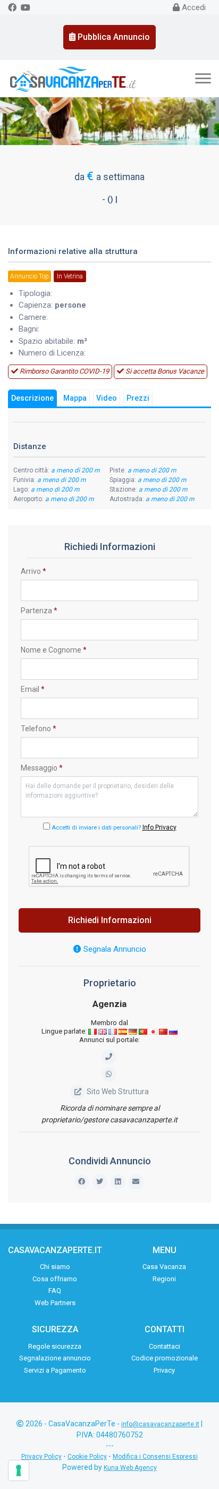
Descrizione (32, 398)
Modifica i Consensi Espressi (155, 1456)
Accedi (193, 7)
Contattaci (164, 1346)
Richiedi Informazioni (109, 920)
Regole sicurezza (54, 1346)
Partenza (39, 610)
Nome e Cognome (54, 650)
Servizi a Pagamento (55, 1370)
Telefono (38, 728)
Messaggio (42, 768)
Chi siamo (55, 1267)
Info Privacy (159, 827)
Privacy (164, 1370)
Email (33, 689)
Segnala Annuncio (113, 949)
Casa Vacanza (164, 1267)
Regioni (164, 1279)
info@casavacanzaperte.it (160, 1424)
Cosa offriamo (54, 1279)
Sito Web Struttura (118, 1091)
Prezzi (138, 398)
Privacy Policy (41, 1456)
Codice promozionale (164, 1358)
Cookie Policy (87, 1456)
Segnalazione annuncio (55, 1358)
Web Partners (55, 1303)
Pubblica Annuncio (112, 37)
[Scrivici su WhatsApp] (110, 1074)
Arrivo (33, 571)
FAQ (54, 1291)
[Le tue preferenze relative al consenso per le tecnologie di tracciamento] (19, 1470)
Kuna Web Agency (130, 1467)
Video (106, 398)
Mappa (75, 398)
